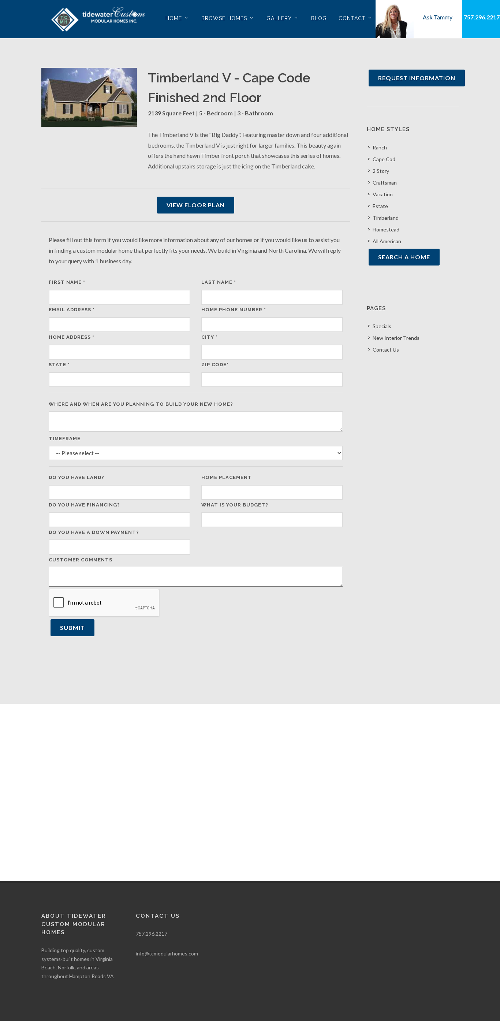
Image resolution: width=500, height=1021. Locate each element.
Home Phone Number (233, 309)
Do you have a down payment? (94, 532)
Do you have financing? (84, 505)
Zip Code (215, 364)
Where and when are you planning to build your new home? (141, 404)
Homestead (386, 229)
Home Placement (226, 477)
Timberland (386, 218)
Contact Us (386, 349)
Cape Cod (384, 159)
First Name (67, 282)
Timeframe (65, 438)
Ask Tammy (437, 17)
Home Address (71, 337)
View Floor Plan (196, 204)
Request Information (416, 77)
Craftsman (385, 182)
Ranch (380, 147)
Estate (380, 206)
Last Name (218, 282)
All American (387, 241)
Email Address (72, 309)
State (59, 364)
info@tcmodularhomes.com (167, 953)
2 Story (381, 171)
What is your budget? (234, 505)
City (209, 337)
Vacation (383, 194)
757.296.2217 (482, 17)
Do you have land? (76, 477)
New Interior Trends (396, 338)
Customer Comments (80, 560)
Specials (382, 326)
